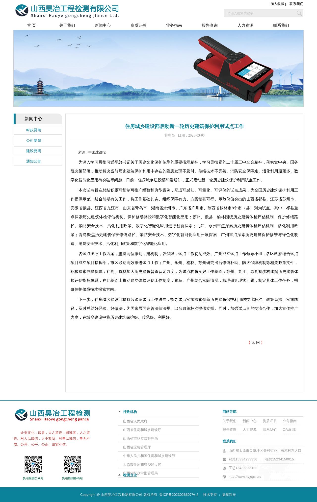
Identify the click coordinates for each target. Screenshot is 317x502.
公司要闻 (33, 141)
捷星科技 (229, 495)
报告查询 (210, 25)
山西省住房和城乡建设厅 (142, 430)
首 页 (31, 25)
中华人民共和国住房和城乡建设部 (149, 456)
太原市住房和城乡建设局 (142, 464)
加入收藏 (277, 4)
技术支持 (210, 495)
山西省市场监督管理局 (140, 438)
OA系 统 (289, 429)
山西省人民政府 (135, 421)
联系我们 (296, 4)
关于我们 (67, 25)
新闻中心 (103, 25)
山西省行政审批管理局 (140, 473)
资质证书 (138, 25)
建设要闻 (33, 151)
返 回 (255, 343)
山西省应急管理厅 (137, 447)
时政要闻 (33, 130)
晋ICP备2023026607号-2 (178, 495)
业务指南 (174, 25)
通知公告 (33, 161)
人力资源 (245, 25)
